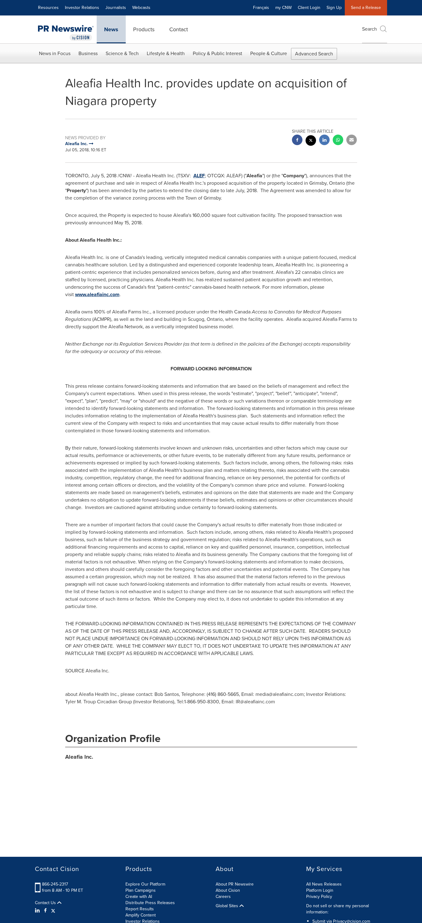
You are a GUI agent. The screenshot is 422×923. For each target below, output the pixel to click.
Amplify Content (140, 915)
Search (369, 28)
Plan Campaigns (140, 890)
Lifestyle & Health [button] (166, 53)
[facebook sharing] (297, 141)
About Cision (228, 890)
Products (143, 29)
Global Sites (227, 906)
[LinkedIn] (38, 911)
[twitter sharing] (311, 141)
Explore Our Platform (145, 884)
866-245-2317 (55, 884)
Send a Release (366, 7)
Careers (223, 896)
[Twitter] (53, 911)
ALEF (199, 175)
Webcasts (141, 7)
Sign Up (334, 7)
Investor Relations (82, 7)
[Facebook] (45, 911)
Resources (48, 7)
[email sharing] (351, 141)
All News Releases (324, 884)
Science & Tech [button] (122, 53)
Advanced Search (314, 53)
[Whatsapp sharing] (338, 141)
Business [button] (88, 53)
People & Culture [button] (268, 53)
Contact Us (46, 903)
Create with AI (138, 896)
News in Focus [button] (54, 53)
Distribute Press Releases (150, 902)
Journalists (115, 7)
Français (261, 7)
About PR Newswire (235, 884)
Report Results (139, 909)
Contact (178, 29)
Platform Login (319, 890)
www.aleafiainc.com (97, 294)
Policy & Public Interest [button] (217, 53)
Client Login (309, 7)
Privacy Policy (319, 896)
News (111, 29)
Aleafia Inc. (79, 757)
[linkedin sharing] (324, 141)
